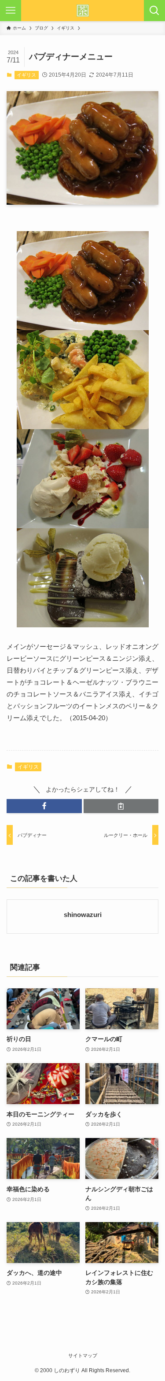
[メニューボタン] (10, 10)
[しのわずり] (83, 10)
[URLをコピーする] (121, 806)
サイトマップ (82, 1355)
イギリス (26, 74)
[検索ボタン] (154, 10)
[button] (44, 806)
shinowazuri (83, 914)
